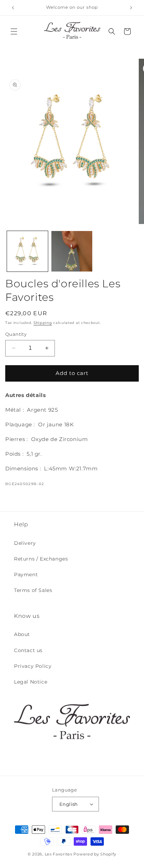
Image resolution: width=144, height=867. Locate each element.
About (22, 634)
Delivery (25, 543)
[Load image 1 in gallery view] (27, 251)
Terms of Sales (33, 590)
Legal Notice (30, 682)
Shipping (43, 322)
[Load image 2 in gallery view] (71, 251)
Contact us (28, 650)
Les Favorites (58, 854)
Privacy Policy (32, 666)
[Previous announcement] (13, 7)
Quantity (16, 334)
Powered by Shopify (94, 854)
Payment (26, 574)
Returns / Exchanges (41, 559)
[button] (14, 31)
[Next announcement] (131, 7)
